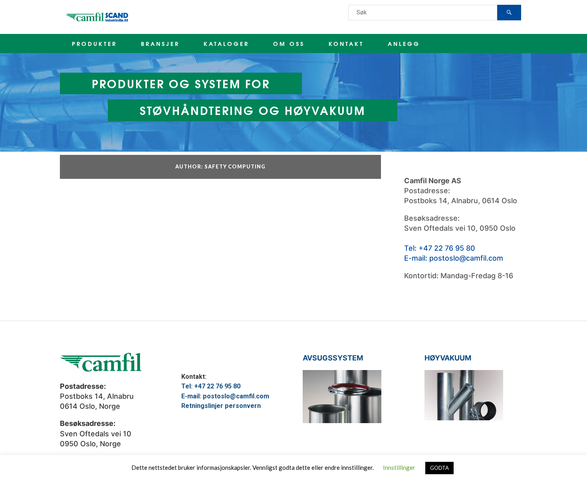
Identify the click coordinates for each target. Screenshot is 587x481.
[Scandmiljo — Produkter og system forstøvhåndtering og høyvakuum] (98, 17)
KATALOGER (226, 43)
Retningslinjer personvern (221, 406)
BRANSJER (160, 43)
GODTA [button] (439, 468)
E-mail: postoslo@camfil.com (453, 258)
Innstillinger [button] (399, 467)
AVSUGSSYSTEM (333, 358)
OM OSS (289, 43)
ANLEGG (404, 43)
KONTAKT (346, 43)
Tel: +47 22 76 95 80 (439, 248)
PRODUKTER (94, 43)
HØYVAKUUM (447, 358)
